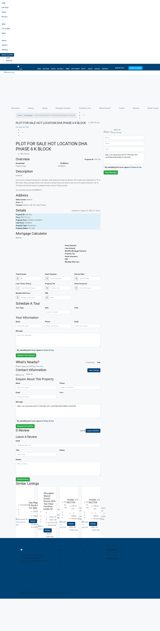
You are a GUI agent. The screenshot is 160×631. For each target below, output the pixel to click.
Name (18, 322)
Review (18, 460)
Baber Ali (72, 527)
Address (31, 108)
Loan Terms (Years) (23, 284)
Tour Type (20, 308)
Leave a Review (93, 431)
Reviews (136, 108)
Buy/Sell (5, 17)
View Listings (94, 370)
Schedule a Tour (85, 108)
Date (47, 308)
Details (44, 108)
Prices (4, 12)
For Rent (47, 488)
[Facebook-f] (23, 571)
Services (5, 50)
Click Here (39, 366)
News (3, 24)
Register (9, 60)
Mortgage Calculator (63, 108)
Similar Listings (152, 108)
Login (8, 58)
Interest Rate (79, 274)
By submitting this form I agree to (35, 350)
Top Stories (6, 29)
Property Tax (50, 284)
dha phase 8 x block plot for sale (35, 505)
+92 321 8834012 (112, 554)
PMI (46, 293)
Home (3, 3)
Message (19, 331)
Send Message (110, 172)
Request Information (25, 426)
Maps (4, 33)
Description (15, 108)
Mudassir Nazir (36, 524)
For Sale (19, 127)
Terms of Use (48, 350)
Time (76, 308)
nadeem (49, 534)
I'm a (61, 392)
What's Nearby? (105, 108)
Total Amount (21, 274)
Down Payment (50, 274)
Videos (4, 40)
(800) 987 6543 (119, 68)
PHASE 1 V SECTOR (72, 501)
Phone (47, 322)
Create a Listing (7, 55)
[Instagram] (30, 571)
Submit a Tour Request (26, 355)
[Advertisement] (65, 90)
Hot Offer (25, 127)
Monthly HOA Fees (23, 293)
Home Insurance (80, 284)
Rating (62, 450)
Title (17, 450)
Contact (5, 45)
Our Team (5, 7)
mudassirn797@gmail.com (115, 563)
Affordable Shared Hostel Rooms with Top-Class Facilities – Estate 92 (49, 501)
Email (76, 322)
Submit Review (22, 479)
